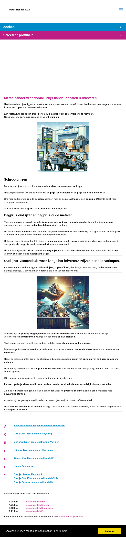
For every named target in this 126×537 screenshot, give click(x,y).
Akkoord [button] (110, 531)
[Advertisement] (63, 66)
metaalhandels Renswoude (39, 508)
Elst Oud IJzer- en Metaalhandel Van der (36, 442)
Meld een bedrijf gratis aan (69, 516)
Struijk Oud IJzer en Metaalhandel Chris (36, 478)
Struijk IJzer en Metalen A (28, 474)
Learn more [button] (60, 531)
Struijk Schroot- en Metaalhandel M (33, 482)
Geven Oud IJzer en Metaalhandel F (34, 458)
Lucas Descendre (23, 466)
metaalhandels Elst (35, 511)
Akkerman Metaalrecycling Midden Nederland (39, 425)
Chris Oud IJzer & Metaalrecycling (33, 433)
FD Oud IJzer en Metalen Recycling (33, 450)
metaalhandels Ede (35, 501)
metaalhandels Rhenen (37, 505)
